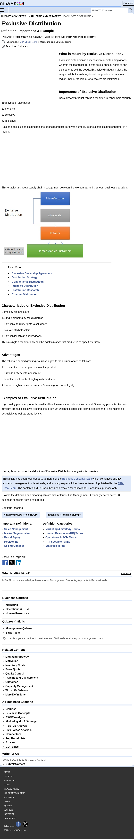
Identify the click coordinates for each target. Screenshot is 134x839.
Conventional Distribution (28, 281)
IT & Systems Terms (57, 541)
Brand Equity (12, 537)
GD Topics (12, 746)
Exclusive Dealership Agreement (32, 273)
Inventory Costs (15, 665)
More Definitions (15, 694)
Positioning (11, 541)
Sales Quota (12, 669)
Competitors (13, 734)
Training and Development (21, 677)
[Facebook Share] (5, 564)
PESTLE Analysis (16, 725)
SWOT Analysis (15, 717)
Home (7, 772)
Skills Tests (13, 632)
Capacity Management (19, 686)
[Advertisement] (29, 74)
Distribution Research (25, 290)
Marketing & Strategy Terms (62, 529)
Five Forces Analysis (19, 730)
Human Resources (17, 613)
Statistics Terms (55, 545)
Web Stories (10, 818)
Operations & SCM (17, 609)
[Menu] (4, 10)
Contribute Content (14, 793)
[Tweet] (12, 564)
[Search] (131, 10)
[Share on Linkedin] (18, 564)
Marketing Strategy (17, 656)
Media (7, 802)
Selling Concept (14, 545)
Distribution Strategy (24, 277)
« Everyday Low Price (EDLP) (21, 514)
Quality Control (14, 673)
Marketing (12, 604)
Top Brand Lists (15, 738)
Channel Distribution (24, 294)
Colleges (9, 797)
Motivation (11, 661)
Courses (128, 3)
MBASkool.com (20, 830)
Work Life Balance (16, 690)
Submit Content (15, 764)
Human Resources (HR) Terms (64, 533)
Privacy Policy (11, 789)
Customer (11, 682)
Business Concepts (18, 713)
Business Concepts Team (77, 478)
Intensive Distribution (25, 285)
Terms (7, 785)
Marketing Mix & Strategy (21, 721)
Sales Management (16, 529)
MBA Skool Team (28, 42)
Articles (10, 742)
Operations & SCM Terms (61, 537)
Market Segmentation (17, 533)
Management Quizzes (19, 628)
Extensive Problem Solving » (64, 514)
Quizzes (8, 806)
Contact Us (10, 781)
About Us (126, 573)
